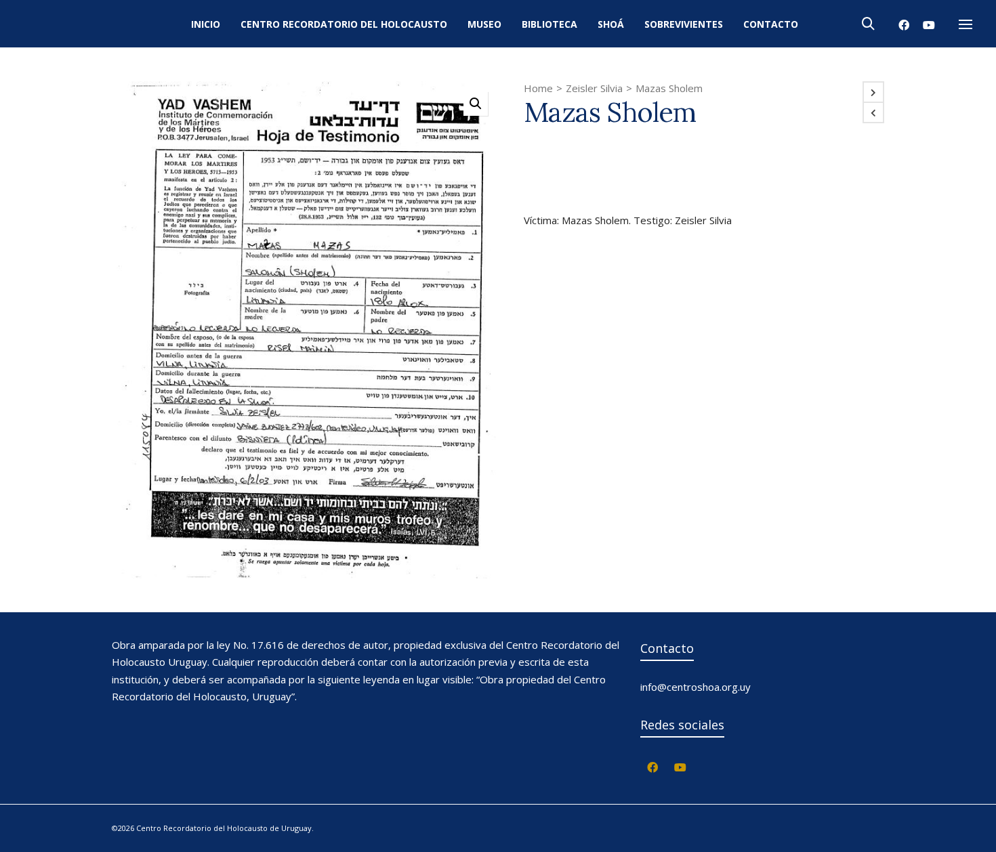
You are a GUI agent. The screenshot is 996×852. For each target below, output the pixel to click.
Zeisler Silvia (594, 88)
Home (538, 88)
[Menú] (965, 25)
